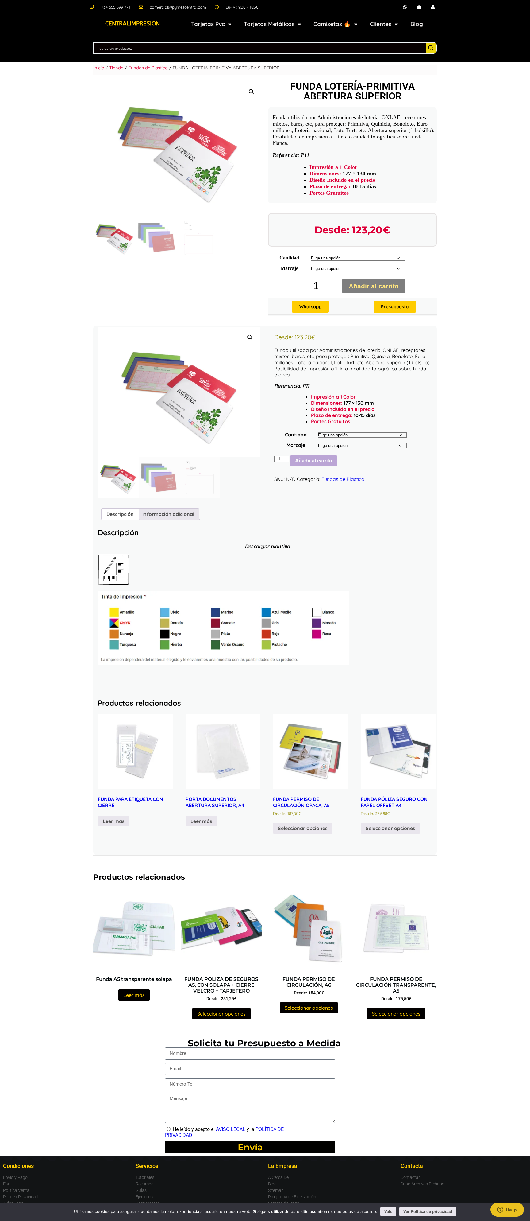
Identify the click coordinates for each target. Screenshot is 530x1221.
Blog (416, 24)
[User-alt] (433, 7)
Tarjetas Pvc (208, 24)
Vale (388, 1211)
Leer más (114, 821)
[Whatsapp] (405, 7)
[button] (251, 91)
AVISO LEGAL (230, 1129)
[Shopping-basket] (419, 7)
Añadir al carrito (374, 286)
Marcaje (289, 268)
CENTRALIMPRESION (132, 23)
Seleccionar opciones (303, 828)
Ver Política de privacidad (427, 1211)
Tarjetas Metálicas (269, 24)
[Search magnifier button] (431, 48)
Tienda (116, 68)
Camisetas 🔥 (332, 24)
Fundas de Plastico (148, 68)
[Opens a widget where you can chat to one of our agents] (507, 1210)
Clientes (380, 24)
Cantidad (289, 257)
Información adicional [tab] (168, 514)
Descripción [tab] (120, 514)
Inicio (98, 68)
